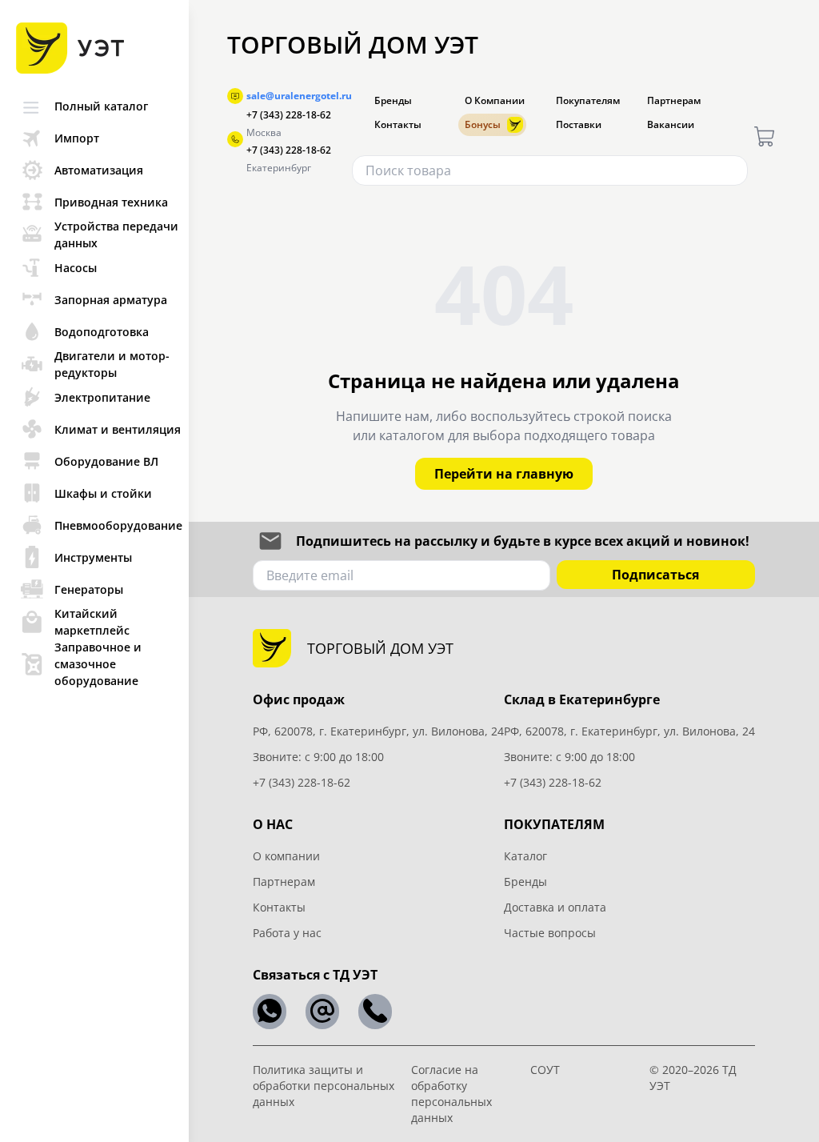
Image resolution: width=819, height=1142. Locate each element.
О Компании (495, 100)
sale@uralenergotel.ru (299, 96)
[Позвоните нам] (375, 1011)
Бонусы (483, 124)
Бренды (393, 100)
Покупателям (588, 100)
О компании (286, 856)
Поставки (578, 124)
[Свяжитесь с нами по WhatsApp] (269, 1011)
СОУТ (545, 1069)
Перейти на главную (503, 474)
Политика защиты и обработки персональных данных (323, 1085)
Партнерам (674, 100)
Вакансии (670, 124)
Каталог (525, 856)
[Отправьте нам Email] (322, 1011)
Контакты (397, 124)
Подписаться (655, 574)
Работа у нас (287, 932)
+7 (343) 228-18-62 (288, 115)
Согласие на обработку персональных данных (451, 1093)
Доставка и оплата (555, 907)
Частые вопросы (550, 932)
